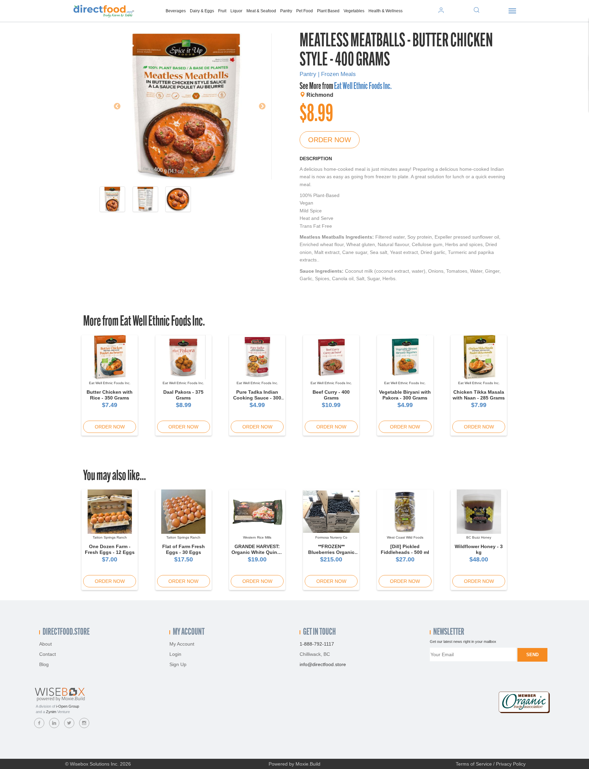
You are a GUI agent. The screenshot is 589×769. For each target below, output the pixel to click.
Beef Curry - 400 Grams (331, 395)
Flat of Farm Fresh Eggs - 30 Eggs (183, 549)
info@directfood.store (323, 664)
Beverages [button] (176, 11)
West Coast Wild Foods (405, 537)
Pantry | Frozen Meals (328, 74)
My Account (181, 644)
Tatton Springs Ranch (110, 537)
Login (175, 654)
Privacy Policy (511, 764)
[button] (114, 106)
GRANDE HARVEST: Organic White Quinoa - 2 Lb (257, 552)
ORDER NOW (329, 140)
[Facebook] (39, 723)
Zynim (51, 712)
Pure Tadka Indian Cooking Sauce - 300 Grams (257, 397)
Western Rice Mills (257, 537)
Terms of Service (474, 764)
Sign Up (177, 664)
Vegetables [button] (354, 11)
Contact (47, 654)
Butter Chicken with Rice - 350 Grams (110, 395)
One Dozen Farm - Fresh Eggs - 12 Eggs (110, 549)
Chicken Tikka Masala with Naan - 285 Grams (479, 395)
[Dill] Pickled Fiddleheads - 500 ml (405, 549)
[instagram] (84, 723)
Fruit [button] (222, 11)
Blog (44, 664)
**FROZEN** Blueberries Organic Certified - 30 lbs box (331, 552)
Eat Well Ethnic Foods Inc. (363, 86)
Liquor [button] (236, 11)
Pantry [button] (286, 11)
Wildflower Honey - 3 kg (479, 549)
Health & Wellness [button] (385, 11)
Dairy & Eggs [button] (202, 11)
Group (67, 706)
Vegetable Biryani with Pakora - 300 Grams (405, 395)
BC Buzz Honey (478, 537)
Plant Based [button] (328, 11)
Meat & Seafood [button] (261, 11)
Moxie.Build (308, 764)
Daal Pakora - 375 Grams (183, 395)
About (45, 644)
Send (532, 654)
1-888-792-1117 (317, 644)
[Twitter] (69, 723)
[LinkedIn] (54, 723)
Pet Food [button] (304, 11)
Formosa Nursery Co (331, 537)
